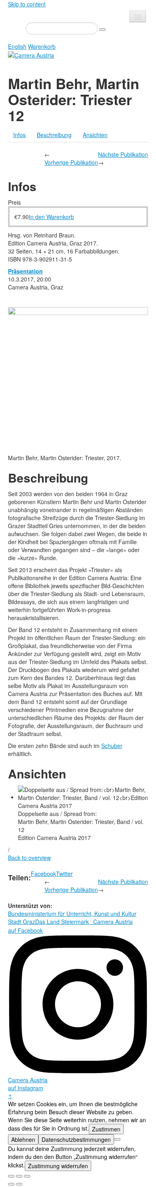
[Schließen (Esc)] (11, 1176)
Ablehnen (23, 1139)
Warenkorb (42, 46)
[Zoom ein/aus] (27, 1176)
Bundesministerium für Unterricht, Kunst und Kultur (72, 914)
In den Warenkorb (51, 217)
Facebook (43, 874)
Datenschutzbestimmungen (76, 1139)
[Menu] (137, 16)
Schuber (111, 746)
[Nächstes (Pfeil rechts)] (19, 1184)
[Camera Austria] (31, 54)
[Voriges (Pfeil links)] (11, 1184)
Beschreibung (54, 135)
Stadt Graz (21, 922)
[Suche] (102, 29)
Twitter (64, 874)
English (17, 46)
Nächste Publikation (123, 154)
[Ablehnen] (117, 1139)
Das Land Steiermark (62, 922)
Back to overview (29, 858)
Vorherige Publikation (71, 162)
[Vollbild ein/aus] (19, 1176)
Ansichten (95, 135)
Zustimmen (106, 1129)
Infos (19, 135)
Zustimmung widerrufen (58, 1166)
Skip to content (27, 4)
